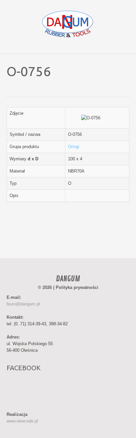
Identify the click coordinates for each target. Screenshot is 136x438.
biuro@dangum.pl (23, 303)
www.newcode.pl (22, 420)
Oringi (73, 146)
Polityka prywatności (77, 287)
